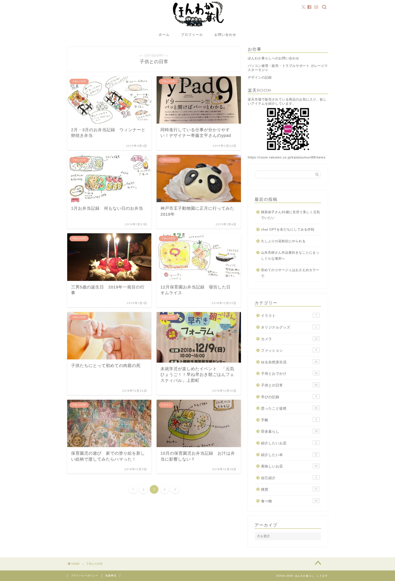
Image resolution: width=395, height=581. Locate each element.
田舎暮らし (289, 431)
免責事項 (110, 575)
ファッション (289, 350)
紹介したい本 (289, 455)
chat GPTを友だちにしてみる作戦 (287, 229)
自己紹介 (289, 478)
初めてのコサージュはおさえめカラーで (290, 273)
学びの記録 (289, 397)
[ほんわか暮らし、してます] (197, 28)
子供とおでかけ (289, 373)
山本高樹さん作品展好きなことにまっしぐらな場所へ (290, 255)
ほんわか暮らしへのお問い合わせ (273, 58)
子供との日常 (289, 385)
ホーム (164, 35)
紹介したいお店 (289, 443)
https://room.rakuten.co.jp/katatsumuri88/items (287, 157)
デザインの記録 (260, 77)
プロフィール (192, 35)
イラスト (289, 316)
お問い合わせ (225, 35)
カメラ (289, 339)
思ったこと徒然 (289, 408)
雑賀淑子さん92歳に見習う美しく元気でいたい (290, 215)
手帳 (289, 420)
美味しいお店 (289, 466)
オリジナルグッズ (289, 327)
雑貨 (289, 489)
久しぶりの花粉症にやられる (283, 241)
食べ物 (289, 501)
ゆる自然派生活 (289, 362)
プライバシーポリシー (84, 575)
